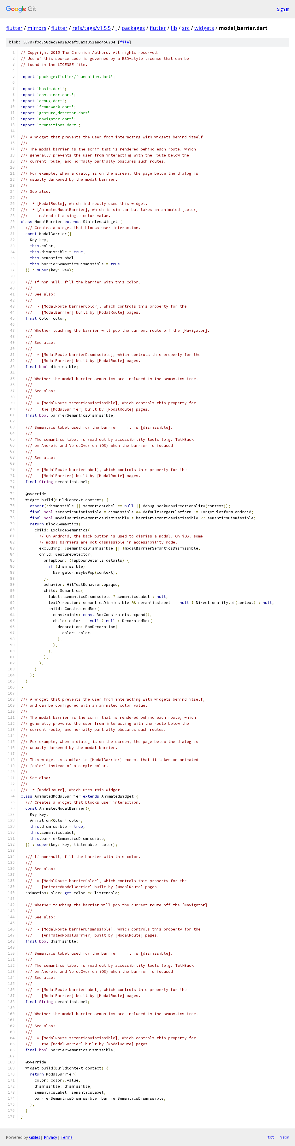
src (186, 27)
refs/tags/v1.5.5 (91, 27)
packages (133, 27)
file (124, 42)
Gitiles (34, 1137)
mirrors (36, 27)
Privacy (50, 1137)
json (284, 1137)
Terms (66, 1137)
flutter (14, 27)
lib (174, 27)
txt (270, 1137)
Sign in (283, 9)
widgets (204, 27)
